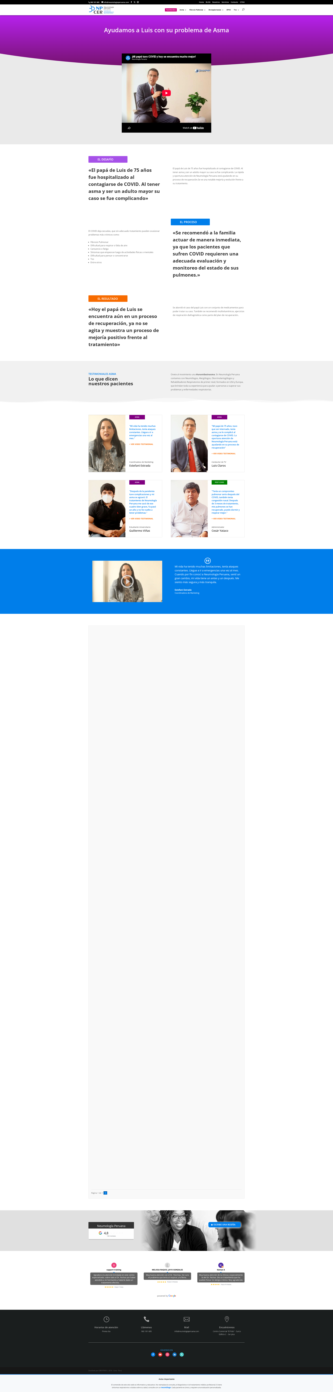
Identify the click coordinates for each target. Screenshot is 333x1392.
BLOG (208, 2)
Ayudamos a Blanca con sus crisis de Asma (120, 729)
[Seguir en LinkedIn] (174, 1354)
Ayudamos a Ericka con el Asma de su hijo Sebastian (126, 841)
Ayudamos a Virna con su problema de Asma (122, 953)
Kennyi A (221, 1269)
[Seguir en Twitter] (182, 1354)
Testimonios (171, 10)
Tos (235, 10)
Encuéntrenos (227, 1327)
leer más (97, 739)
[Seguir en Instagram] (167, 1354)
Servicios (225, 2)
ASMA (137, 417)
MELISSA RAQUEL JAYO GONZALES (167, 1269)
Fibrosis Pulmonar (196, 10)
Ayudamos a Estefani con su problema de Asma (123, 1177)
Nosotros (216, 2)
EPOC (229, 10)
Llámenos (146, 1327)
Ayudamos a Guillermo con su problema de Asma (125, 1065)
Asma (182, 10)
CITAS (242, 2)
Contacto (234, 2)
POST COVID (219, 482)
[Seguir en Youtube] (160, 1354)
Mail (186, 1327)
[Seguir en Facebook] (153, 1354)
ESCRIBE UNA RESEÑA (224, 1224)
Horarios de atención (106, 1327)
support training (114, 1269)
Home (201, 2)
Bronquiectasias (215, 10)
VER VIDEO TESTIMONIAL (142, 444)
